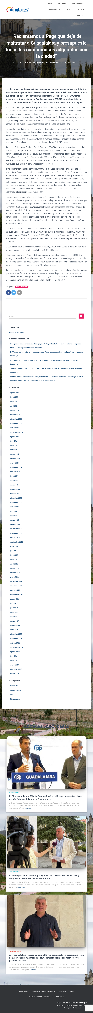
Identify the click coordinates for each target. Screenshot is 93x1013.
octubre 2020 (15, 643)
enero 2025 (14, 463)
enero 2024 (14, 494)
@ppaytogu (62, 1005)
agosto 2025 (15, 437)
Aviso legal (23, 991)
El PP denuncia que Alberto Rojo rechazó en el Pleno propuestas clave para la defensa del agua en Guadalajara (45, 797)
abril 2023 (14, 516)
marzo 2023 (14, 520)
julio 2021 (13, 603)
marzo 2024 (14, 485)
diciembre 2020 (16, 634)
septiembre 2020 (16, 647)
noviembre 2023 (16, 502)
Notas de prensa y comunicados (41, 997)
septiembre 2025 (16, 432)
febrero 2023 (15, 524)
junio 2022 (14, 555)
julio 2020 (13, 656)
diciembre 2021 (16, 581)
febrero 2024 (15, 489)
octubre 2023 (15, 507)
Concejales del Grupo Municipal (43, 991)
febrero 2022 (15, 573)
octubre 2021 (15, 590)
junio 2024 (14, 476)
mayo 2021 (14, 612)
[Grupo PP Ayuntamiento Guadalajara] (17, 10)
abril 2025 (14, 450)
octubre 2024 (15, 472)
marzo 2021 (14, 621)
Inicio (50, 4)
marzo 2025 (14, 454)
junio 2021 (14, 608)
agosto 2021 (15, 599)
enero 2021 (14, 630)
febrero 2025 (15, 459)
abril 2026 (14, 406)
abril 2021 (14, 616)
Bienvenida (62, 4)
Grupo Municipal (54, 9)
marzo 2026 (14, 410)
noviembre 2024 (16, 467)
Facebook (73, 1005)
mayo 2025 (14, 445)
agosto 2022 (15, 546)
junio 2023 (14, 511)
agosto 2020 (15, 652)
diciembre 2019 (16, 669)
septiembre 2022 (16, 542)
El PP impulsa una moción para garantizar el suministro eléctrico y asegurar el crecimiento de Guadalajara (44, 877)
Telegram (68, 1008)
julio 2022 (13, 551)
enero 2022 (14, 577)
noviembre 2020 (16, 638)
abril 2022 (14, 564)
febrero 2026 (15, 415)
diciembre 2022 (16, 529)
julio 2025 (13, 441)
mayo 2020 (14, 660)
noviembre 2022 (16, 533)
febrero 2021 (15, 625)
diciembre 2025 (16, 419)
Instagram (83, 1005)
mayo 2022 (14, 559)
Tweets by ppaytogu (16, 332)
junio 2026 (14, 397)
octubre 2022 (15, 537)
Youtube (81, 9)
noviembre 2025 (16, 423)
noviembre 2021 (16, 586)
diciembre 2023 (16, 498)
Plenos (12, 695)
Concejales (14, 686)
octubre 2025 (15, 428)
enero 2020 (14, 665)
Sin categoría (15, 699)
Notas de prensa (78, 4)
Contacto (80, 15)
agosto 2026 (15, 393)
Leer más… (29, 808)
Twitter (69, 9)
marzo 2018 (14, 674)
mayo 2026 (14, 401)
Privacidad (60, 997)
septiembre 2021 (16, 595)
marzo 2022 (14, 568)
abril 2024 (14, 480)
